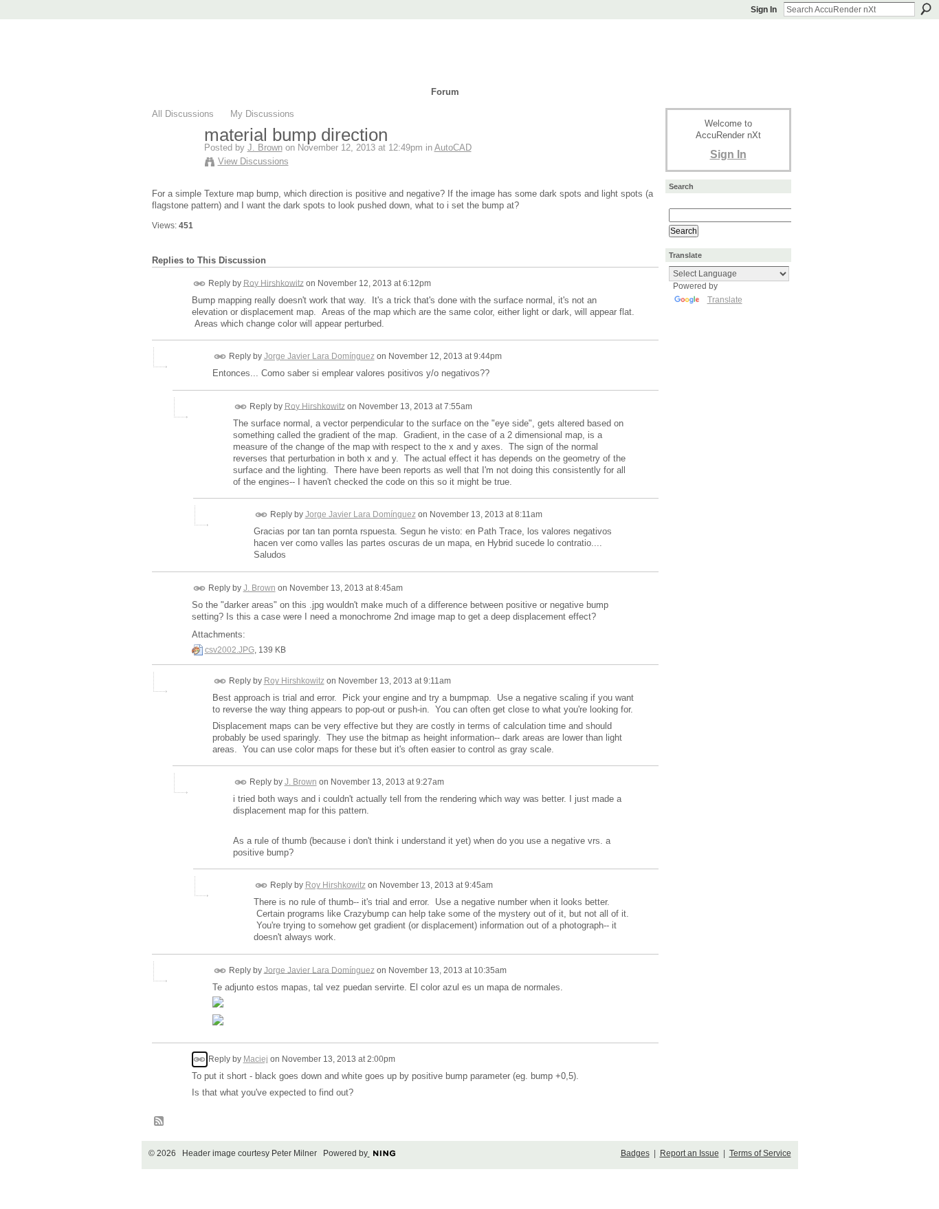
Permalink (199, 283)
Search (925, 9)
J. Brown (265, 147)
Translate (724, 300)
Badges (635, 1153)
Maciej (255, 1059)
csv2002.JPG (229, 650)
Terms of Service (760, 1153)
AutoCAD (453, 147)
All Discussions (183, 114)
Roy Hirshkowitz (273, 282)
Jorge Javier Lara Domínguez (319, 356)
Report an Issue (689, 1153)
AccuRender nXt (234, 38)
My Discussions (262, 114)
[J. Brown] (174, 164)
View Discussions (253, 161)
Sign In (764, 9)
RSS (159, 1121)
